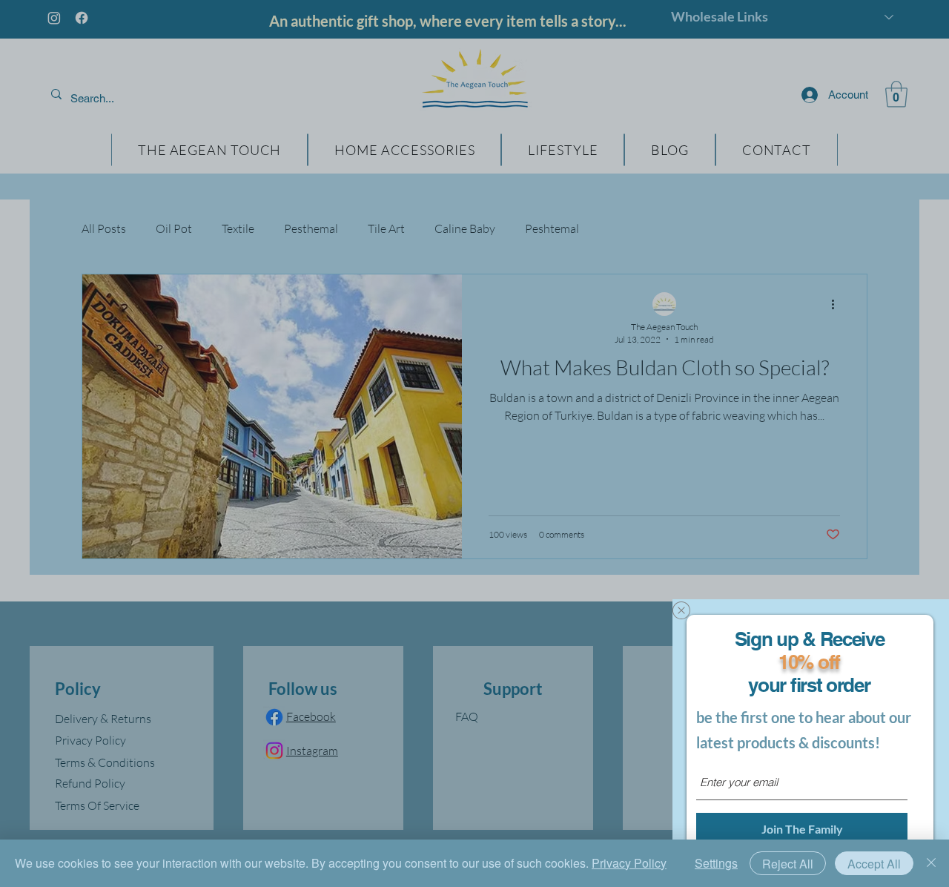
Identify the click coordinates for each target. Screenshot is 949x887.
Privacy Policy (629, 862)
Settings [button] (716, 862)
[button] (681, 610)
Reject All (787, 863)
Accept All (874, 863)
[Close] (931, 863)
